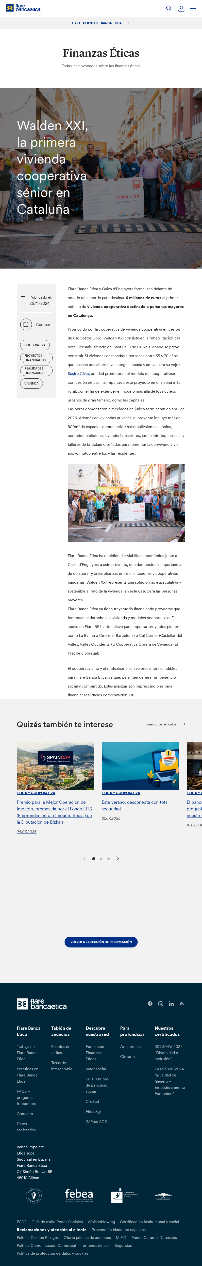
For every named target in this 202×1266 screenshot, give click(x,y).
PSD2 (22, 1221)
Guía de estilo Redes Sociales (57, 1221)
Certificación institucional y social (149, 1221)
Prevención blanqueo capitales (119, 1229)
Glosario (127, 1056)
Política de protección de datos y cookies (52, 1253)
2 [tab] (100, 858)
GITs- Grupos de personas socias (97, 1085)
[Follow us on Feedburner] (182, 1003)
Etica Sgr (93, 1111)
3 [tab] (108, 858)
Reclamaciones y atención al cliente (52, 1229)
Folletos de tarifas (60, 1049)
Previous (83, 857)
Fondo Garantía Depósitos (154, 1237)
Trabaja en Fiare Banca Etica (27, 1052)
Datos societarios (26, 1126)
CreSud (92, 1101)
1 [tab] (93, 858)
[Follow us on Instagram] (160, 1003)
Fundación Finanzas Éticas (95, 1052)
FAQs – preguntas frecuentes (26, 1097)
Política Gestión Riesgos (38, 1237)
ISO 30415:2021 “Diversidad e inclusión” (168, 1052)
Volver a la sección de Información (101, 942)
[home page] (23, 8)
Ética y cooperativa (36, 793)
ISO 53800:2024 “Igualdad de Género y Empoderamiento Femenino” (170, 1081)
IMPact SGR (96, 1121)
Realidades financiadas (34, 371)
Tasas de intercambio (61, 1065)
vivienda (31, 383)
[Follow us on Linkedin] (171, 1003)
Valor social (96, 1068)
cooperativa (35, 345)
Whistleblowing (101, 1221)
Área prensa (130, 1046)
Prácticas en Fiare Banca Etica (27, 1075)
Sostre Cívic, (79, 373)
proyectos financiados (35, 358)
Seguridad (123, 1245)
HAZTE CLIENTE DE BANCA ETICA (97, 23)
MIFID (121, 1237)
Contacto (25, 1113)
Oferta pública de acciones (87, 1237)
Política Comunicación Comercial (46, 1245)
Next (118, 859)
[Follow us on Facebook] (150, 1003)
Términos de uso (95, 1245)
